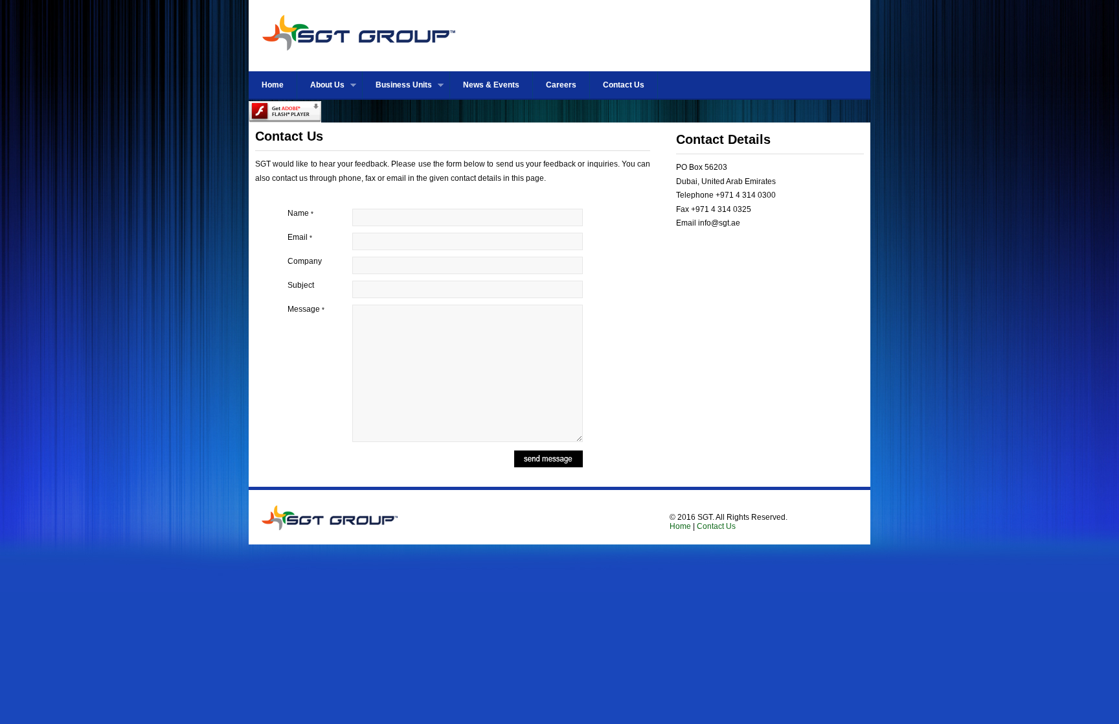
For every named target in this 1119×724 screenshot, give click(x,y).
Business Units (397, 85)
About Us (321, 85)
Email (300, 237)
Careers (561, 84)
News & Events (491, 84)
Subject (301, 285)
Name (300, 213)
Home (273, 84)
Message (306, 309)
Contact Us (623, 84)
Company (305, 261)
